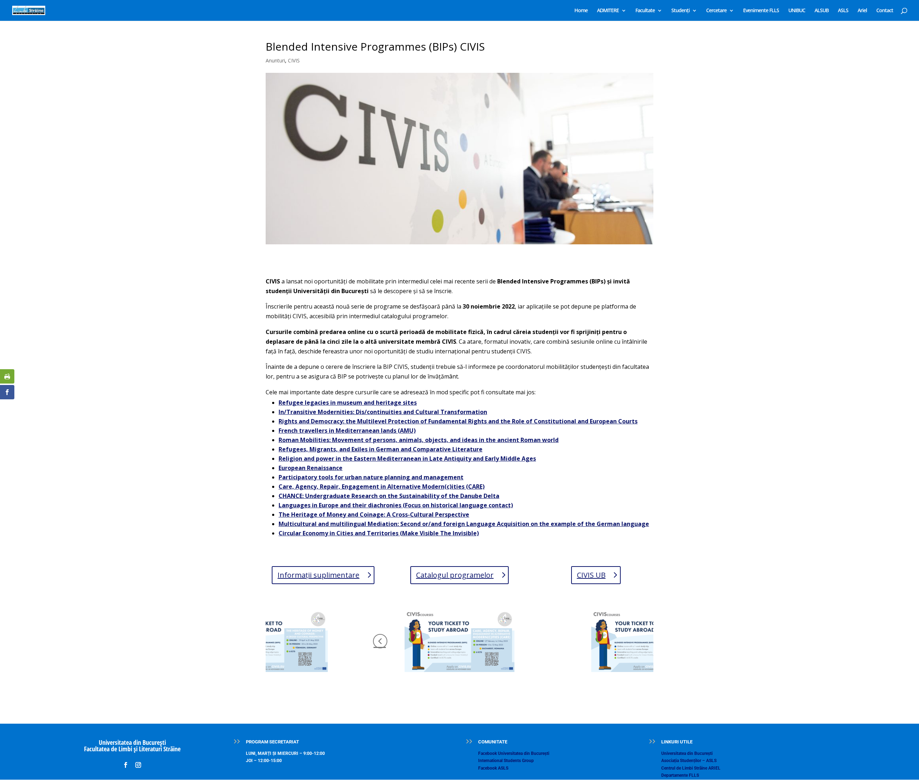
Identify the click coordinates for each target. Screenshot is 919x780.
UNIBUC (796, 11)
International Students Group (506, 760)
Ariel (862, 11)
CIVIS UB (591, 575)
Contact (884, 11)
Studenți (680, 11)
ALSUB (822, 11)
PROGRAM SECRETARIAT (272, 741)
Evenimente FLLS (761, 11)
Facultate (645, 11)
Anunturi (275, 60)
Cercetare (716, 11)
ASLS (843, 11)
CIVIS (294, 60)
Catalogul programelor (455, 575)
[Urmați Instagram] (138, 765)
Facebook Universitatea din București (513, 753)
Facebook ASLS (493, 768)
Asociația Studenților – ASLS (689, 760)
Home (581, 11)
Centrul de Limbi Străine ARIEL (690, 768)
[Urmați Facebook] (125, 765)
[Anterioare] (380, 641)
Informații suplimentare (318, 575)
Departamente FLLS (680, 775)
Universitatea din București (687, 753)
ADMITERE (608, 11)
